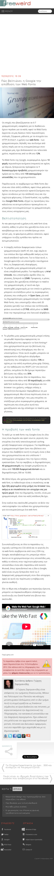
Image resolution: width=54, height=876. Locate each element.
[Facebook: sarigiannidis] (15, 737)
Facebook (7, 829)
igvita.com (10, 655)
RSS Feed (7, 845)
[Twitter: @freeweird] (10, 737)
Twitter (6, 834)
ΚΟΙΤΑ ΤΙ (11, 788)
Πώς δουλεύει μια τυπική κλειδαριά (21, 803)
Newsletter (7, 850)
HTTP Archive (8, 139)
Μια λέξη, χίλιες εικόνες (16, 807)
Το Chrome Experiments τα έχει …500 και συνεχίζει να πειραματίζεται (29, 766)
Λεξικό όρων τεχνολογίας (34, 840)
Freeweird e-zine (31, 834)
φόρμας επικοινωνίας (21, 673)
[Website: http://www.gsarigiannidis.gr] (5, 737)
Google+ (7, 840)
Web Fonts (42, 129)
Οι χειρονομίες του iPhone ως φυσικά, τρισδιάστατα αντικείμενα (22, 811)
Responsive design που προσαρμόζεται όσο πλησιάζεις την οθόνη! (25, 798)
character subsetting (14, 397)
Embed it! (29, 850)
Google (22, 160)
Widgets (28, 845)
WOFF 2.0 (29, 366)
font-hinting (40, 342)
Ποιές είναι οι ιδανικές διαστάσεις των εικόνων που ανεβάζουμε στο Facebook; (25, 777)
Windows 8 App (31, 829)
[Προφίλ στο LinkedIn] (19, 737)
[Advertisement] (27, 46)
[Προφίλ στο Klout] (28, 737)
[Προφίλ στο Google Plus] (24, 737)
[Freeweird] (19, 3)
